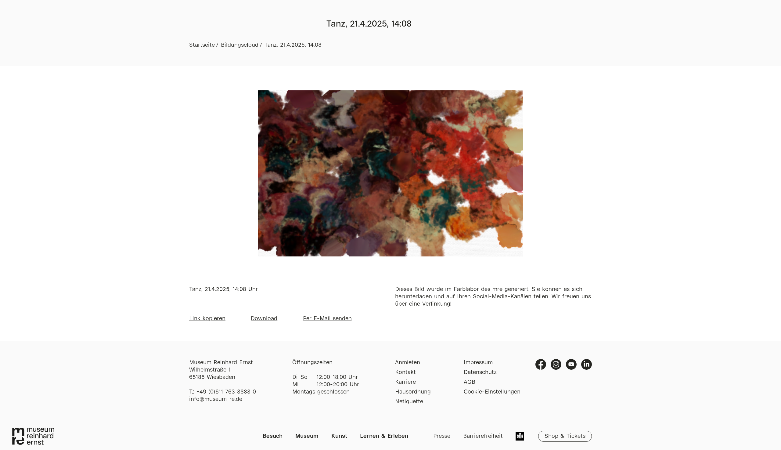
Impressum (478, 362)
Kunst (339, 436)
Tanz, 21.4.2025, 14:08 (293, 45)
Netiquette (409, 401)
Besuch (273, 436)
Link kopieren (207, 318)
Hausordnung (413, 392)
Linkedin (586, 364)
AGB (469, 382)
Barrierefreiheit (483, 436)
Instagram (556, 364)
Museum (307, 436)
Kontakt (405, 372)
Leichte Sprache (520, 437)
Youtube (571, 364)
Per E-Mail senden (327, 318)
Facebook (540, 364)
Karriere (405, 382)
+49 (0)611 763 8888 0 (226, 392)
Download (264, 318)
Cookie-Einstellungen (492, 392)
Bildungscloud (239, 45)
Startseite (202, 45)
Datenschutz (480, 372)
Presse (441, 436)
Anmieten (407, 362)
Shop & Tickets (565, 436)
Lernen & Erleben (384, 436)
